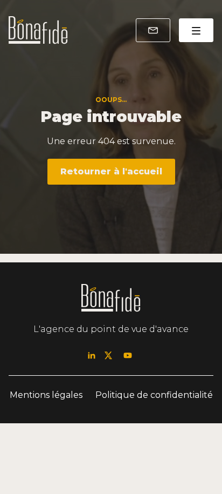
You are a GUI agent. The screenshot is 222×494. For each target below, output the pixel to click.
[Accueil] (38, 30)
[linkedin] (91, 355)
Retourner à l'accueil (111, 171)
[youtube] (127, 355)
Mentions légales (46, 395)
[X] (108, 355)
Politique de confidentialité (154, 395)
